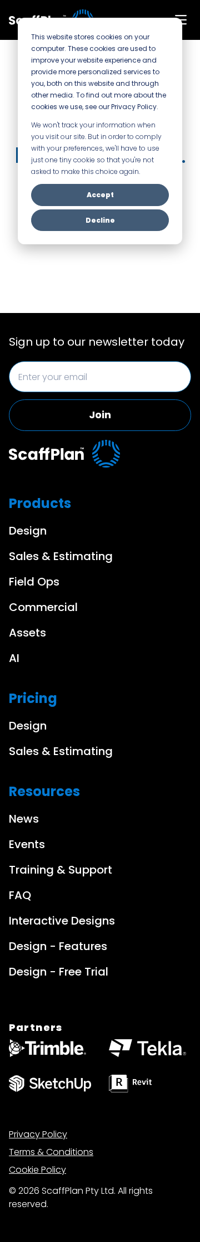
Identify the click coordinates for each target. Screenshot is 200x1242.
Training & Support (60, 869)
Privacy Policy (38, 1134)
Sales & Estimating (61, 556)
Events (27, 844)
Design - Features (58, 946)
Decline (100, 220)
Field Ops (34, 581)
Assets (27, 632)
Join (100, 415)
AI (14, 658)
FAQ (20, 895)
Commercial (43, 607)
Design (28, 530)
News (24, 819)
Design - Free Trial (58, 971)
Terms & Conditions (51, 1152)
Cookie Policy (37, 1169)
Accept (100, 194)
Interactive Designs (62, 920)
